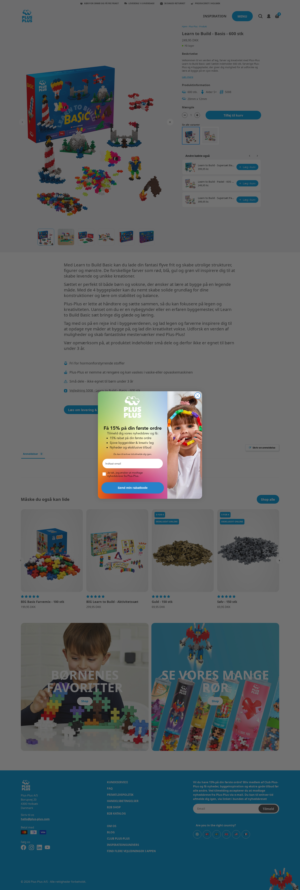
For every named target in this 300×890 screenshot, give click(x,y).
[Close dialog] (198, 396)
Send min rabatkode (133, 488)
